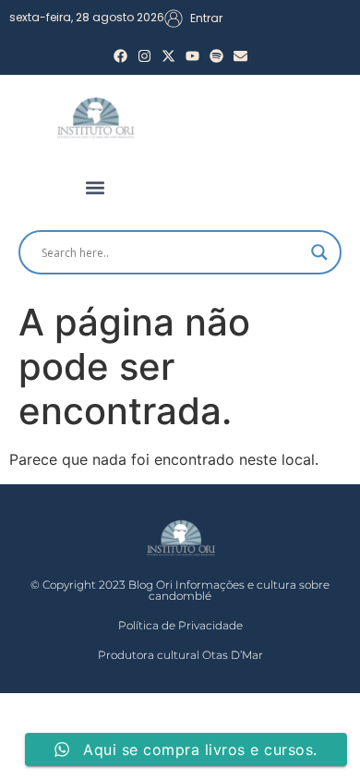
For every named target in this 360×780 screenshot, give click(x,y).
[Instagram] (144, 56)
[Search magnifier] (319, 252)
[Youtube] (192, 56)
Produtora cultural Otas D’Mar (180, 655)
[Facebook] (120, 56)
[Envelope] (240, 56)
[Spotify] (216, 56)
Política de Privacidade (180, 625)
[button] (94, 187)
